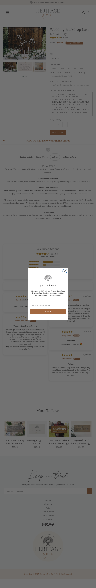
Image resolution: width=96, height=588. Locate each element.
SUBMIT (48, 311)
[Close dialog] (65, 271)
